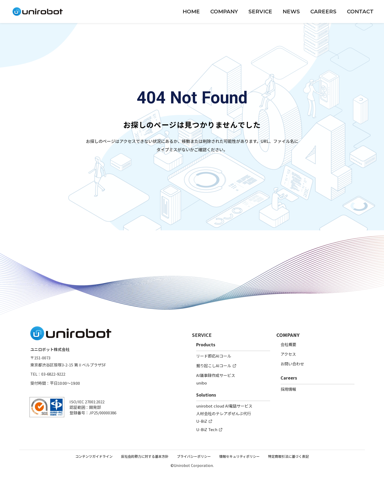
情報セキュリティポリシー (239, 456)
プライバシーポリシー (194, 456)
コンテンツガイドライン (94, 456)
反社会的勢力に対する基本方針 (144, 456)
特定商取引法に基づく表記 (288, 456)
